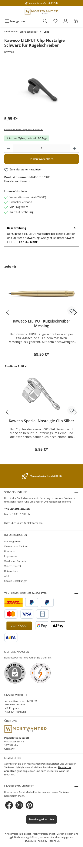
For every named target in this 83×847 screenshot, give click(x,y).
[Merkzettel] (55, 21)
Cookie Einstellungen (15, 580)
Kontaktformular (33, 522)
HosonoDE (54, 840)
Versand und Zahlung (16, 546)
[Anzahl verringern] (8, 148)
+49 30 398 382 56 (17, 509)
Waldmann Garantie (15, 561)
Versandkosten (65, 833)
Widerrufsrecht (12, 566)
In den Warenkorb (41, 159)
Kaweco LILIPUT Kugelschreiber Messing (41, 323)
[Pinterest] (29, 805)
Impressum (10, 556)
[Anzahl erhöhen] (74, 148)
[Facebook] (9, 805)
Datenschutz (11, 571)
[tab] (41, 235)
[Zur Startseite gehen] (41, 12)
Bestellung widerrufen (41, 819)
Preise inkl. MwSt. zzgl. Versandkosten (23, 129)
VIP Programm (12, 541)
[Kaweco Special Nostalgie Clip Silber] (41, 394)
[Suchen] (45, 21)
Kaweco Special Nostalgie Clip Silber (41, 420)
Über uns (9, 551)
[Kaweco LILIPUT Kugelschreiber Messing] (41, 294)
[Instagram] (19, 805)
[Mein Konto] (65, 21)
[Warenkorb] (76, 21)
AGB (6, 576)
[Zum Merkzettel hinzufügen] (71, 310)
